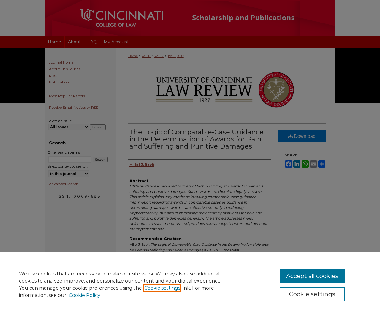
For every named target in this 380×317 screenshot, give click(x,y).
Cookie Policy (84, 295)
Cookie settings (162, 288)
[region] (190, 284)
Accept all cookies (312, 276)
